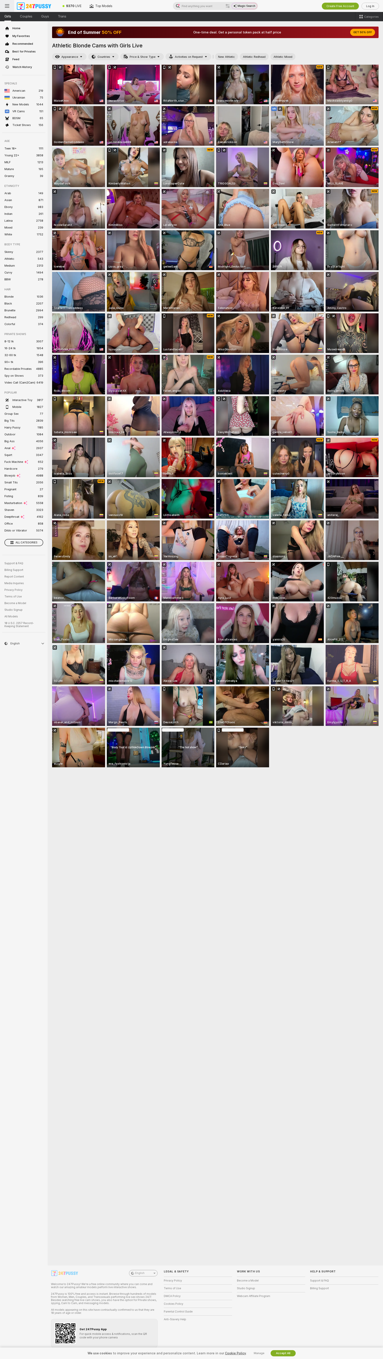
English (140, 1273)
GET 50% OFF (362, 32)
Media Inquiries (14, 583)
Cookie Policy (235, 1353)
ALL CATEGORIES (26, 542)
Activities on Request (189, 56)
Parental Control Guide (178, 1311)
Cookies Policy (173, 1303)
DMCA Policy (172, 1296)
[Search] (228, 6)
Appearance (69, 56)
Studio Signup (13, 609)
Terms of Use (13, 596)
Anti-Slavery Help (175, 1319)
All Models (11, 616)
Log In (370, 6)
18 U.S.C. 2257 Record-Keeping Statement (19, 625)
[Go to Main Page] (36, 6)
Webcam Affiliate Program (253, 1296)
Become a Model (15, 603)
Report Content (14, 576)
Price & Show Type (142, 56)
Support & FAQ (13, 563)
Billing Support (13, 570)
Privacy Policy (13, 589)
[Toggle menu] (7, 6)
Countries (104, 56)
